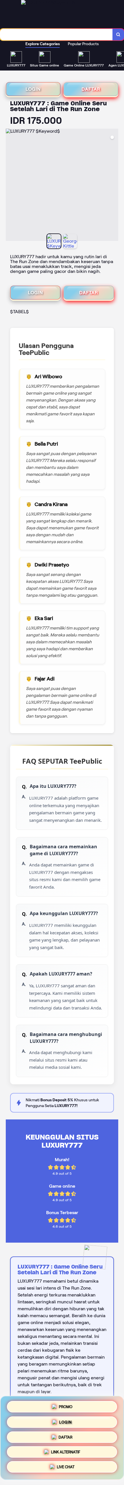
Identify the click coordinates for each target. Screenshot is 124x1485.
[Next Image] (113, 185)
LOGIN (33, 89)
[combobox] (56, 34)
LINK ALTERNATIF (65, 1453)
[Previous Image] (10, 185)
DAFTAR (91, 89)
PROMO (65, 1405)
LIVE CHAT (65, 1469)
